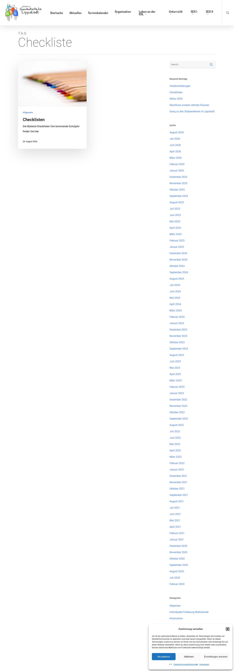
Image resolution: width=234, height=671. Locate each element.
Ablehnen (189, 656)
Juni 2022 (175, 437)
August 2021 (177, 501)
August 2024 (177, 278)
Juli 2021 (175, 507)
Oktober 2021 (177, 488)
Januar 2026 (177, 170)
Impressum (204, 664)
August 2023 (177, 355)
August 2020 (177, 571)
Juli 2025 (175, 208)
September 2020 (179, 565)
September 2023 (179, 348)
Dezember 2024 (178, 253)
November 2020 (178, 552)
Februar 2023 (177, 386)
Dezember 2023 (178, 329)
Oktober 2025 (177, 189)
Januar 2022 (177, 469)
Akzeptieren (163, 656)
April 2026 (175, 151)
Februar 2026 (177, 164)
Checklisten (176, 92)
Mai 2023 (175, 367)
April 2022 (175, 450)
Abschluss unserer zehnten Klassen (189, 105)
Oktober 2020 (177, 558)
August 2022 (177, 425)
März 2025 (176, 234)
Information (176, 618)
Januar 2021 (177, 539)
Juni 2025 (175, 215)
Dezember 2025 (178, 176)
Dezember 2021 (178, 475)
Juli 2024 (175, 285)
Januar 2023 (177, 393)
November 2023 (178, 335)
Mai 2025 (175, 221)
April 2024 (175, 304)
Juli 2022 (175, 431)
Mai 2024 (175, 297)
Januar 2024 (177, 323)
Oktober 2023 (177, 342)
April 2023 (175, 374)
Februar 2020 (177, 584)
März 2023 (176, 380)
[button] (227, 629)
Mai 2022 (175, 444)
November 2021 (178, 482)
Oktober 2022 (177, 412)
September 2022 (179, 418)
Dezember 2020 (178, 545)
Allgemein (28, 112)
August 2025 (177, 202)
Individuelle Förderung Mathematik (189, 612)
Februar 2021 (177, 533)
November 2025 (178, 183)
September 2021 (179, 495)
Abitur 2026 (176, 98)
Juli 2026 (175, 138)
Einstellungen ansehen (215, 656)
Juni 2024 (175, 291)
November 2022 (178, 405)
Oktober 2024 (177, 266)
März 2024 (176, 310)
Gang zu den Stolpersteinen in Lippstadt (192, 111)
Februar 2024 (177, 316)
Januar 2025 (177, 246)
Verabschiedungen (180, 85)
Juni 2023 (175, 361)
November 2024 (178, 259)
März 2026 (176, 157)
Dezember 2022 (178, 399)
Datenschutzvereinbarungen (186, 664)
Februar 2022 (177, 463)
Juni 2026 (175, 145)
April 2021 (175, 526)
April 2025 (175, 227)
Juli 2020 (175, 577)
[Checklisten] (52, 105)
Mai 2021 (175, 520)
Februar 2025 (177, 240)
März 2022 (176, 456)
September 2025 (179, 196)
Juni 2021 (175, 514)
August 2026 (177, 132)
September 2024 (179, 272)
